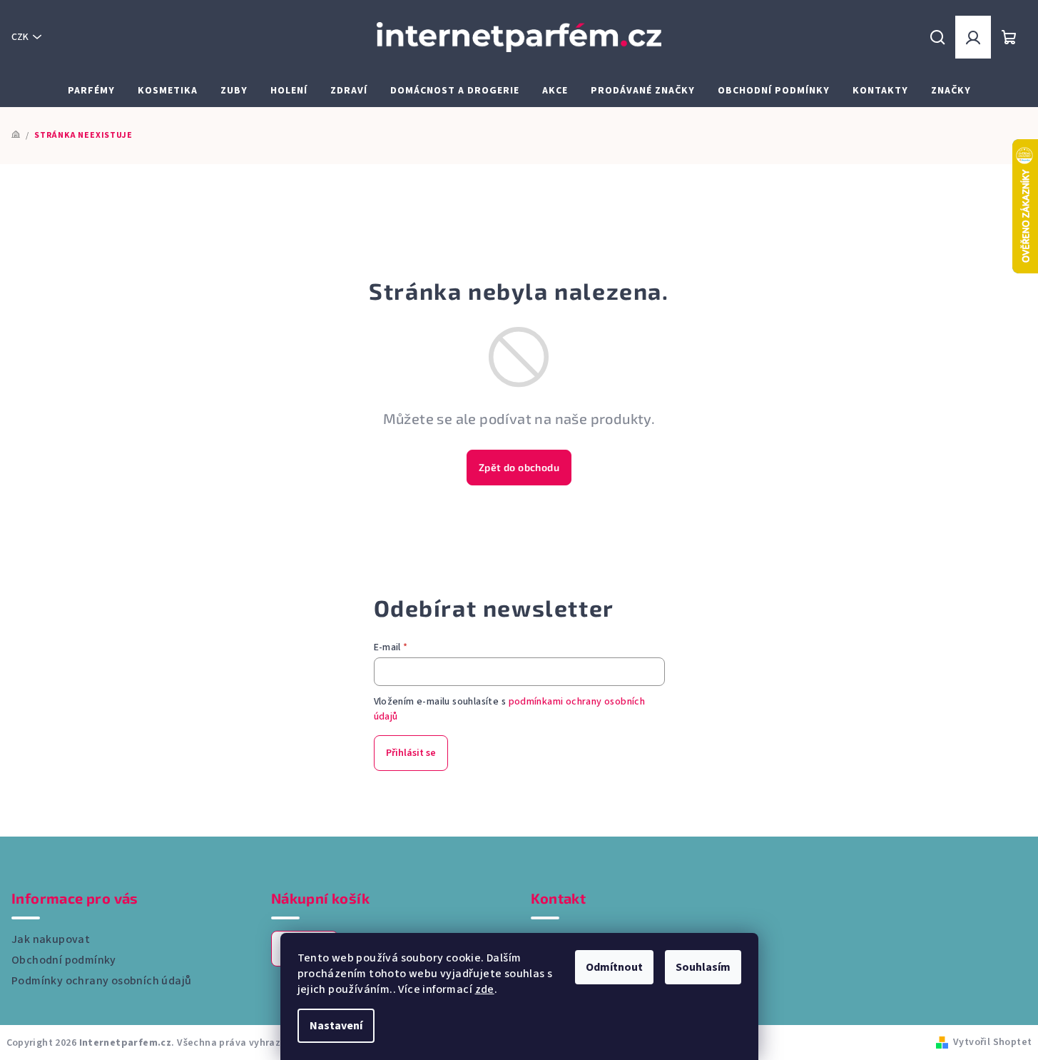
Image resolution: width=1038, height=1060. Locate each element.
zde (484, 989)
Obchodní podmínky (63, 960)
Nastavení (336, 1026)
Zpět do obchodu (519, 467)
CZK (20, 37)
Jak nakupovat (50, 939)
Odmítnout (614, 967)
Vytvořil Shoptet (992, 1042)
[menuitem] (91, 90)
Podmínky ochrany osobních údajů (101, 981)
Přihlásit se (411, 753)
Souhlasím (703, 967)
